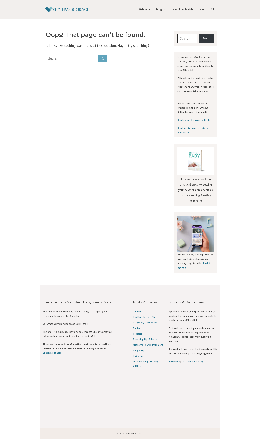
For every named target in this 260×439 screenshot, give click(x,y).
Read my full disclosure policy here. (195, 120)
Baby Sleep (138, 350)
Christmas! (138, 311)
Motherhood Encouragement (148, 344)
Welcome (144, 9)
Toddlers (137, 333)
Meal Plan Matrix (182, 9)
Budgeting (138, 355)
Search (206, 38)
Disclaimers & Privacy (192, 361)
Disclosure (174, 361)
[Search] (102, 58)
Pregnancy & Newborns (145, 322)
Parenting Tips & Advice (145, 339)
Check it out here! (52, 352)
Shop (202, 9)
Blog (159, 9)
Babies (136, 328)
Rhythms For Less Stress (145, 317)
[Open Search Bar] (212, 9)
